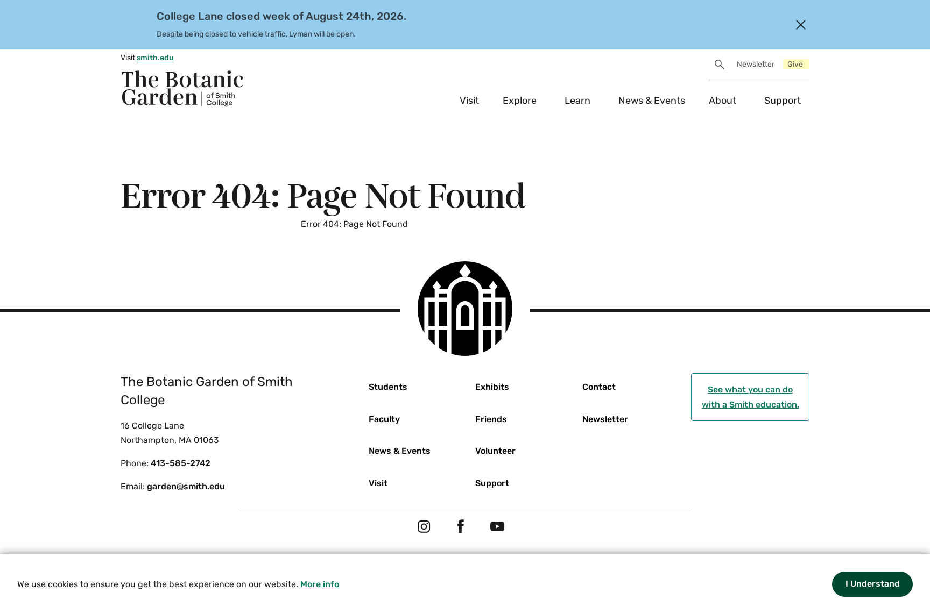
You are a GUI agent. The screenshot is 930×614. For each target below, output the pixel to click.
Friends (491, 419)
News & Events (651, 100)
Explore (520, 100)
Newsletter (755, 64)
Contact (599, 387)
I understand (873, 584)
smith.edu (155, 57)
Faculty (384, 419)
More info (319, 584)
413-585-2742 (180, 463)
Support (782, 100)
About (722, 100)
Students (388, 387)
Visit (469, 100)
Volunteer (495, 451)
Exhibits (492, 387)
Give (795, 64)
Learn (577, 100)
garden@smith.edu (186, 486)
